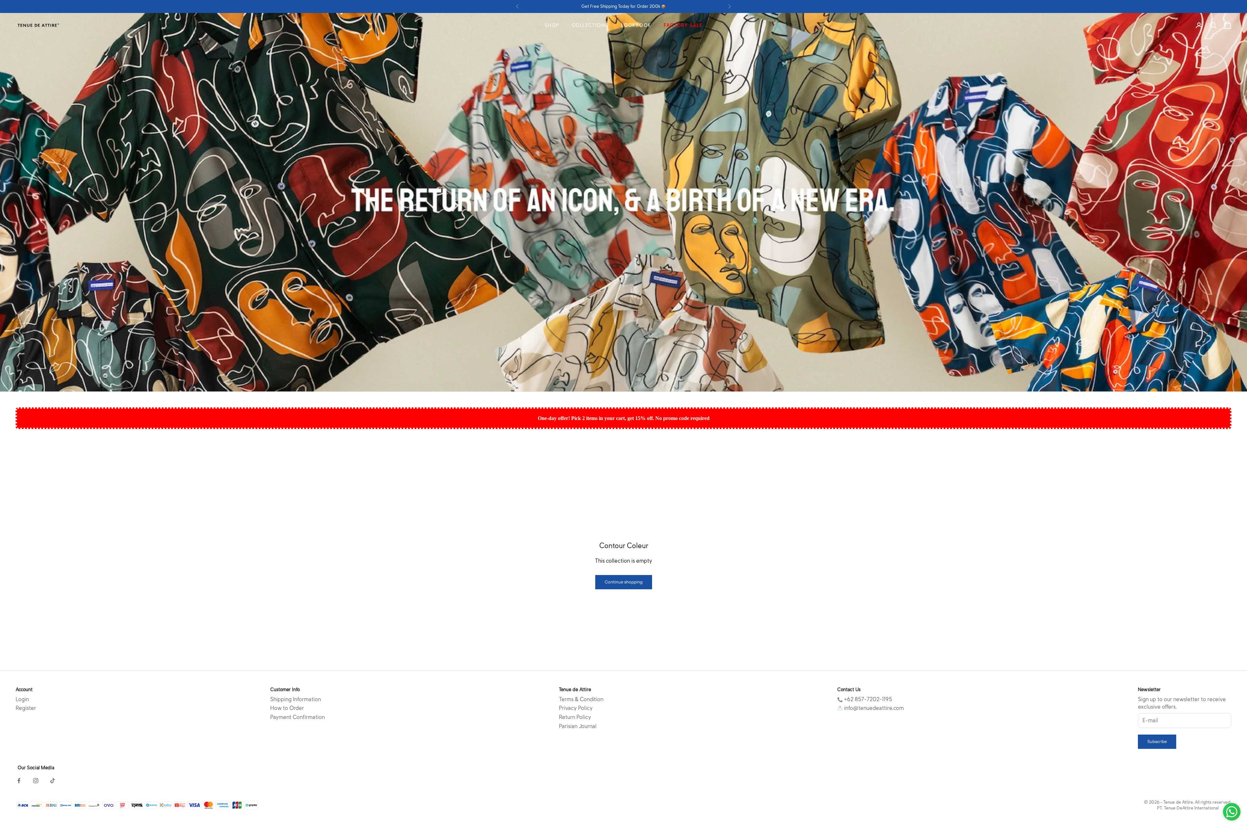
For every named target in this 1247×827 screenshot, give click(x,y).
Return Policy (575, 717)
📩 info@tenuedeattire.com (870, 708)
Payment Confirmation (297, 717)
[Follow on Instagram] (35, 780)
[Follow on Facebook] (19, 780)
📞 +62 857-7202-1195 (864, 699)
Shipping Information (295, 699)
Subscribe (1157, 741)
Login (22, 699)
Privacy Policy (576, 708)
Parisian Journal (578, 726)
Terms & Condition (581, 699)
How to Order (287, 708)
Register (26, 708)
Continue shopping (624, 581)
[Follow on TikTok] (52, 780)
